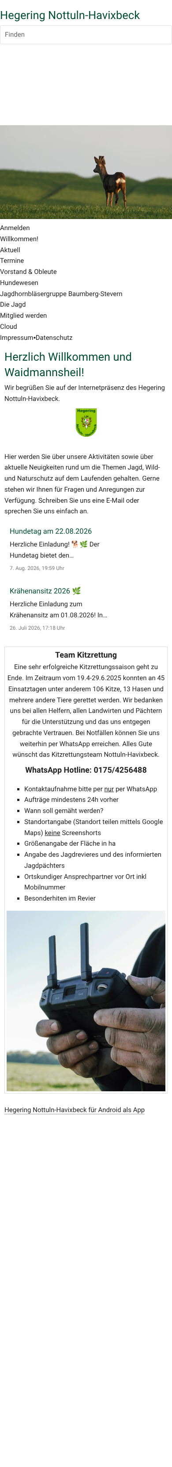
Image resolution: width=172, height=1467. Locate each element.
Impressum (16, 338)
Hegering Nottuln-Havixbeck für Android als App (74, 1110)
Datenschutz (54, 338)
